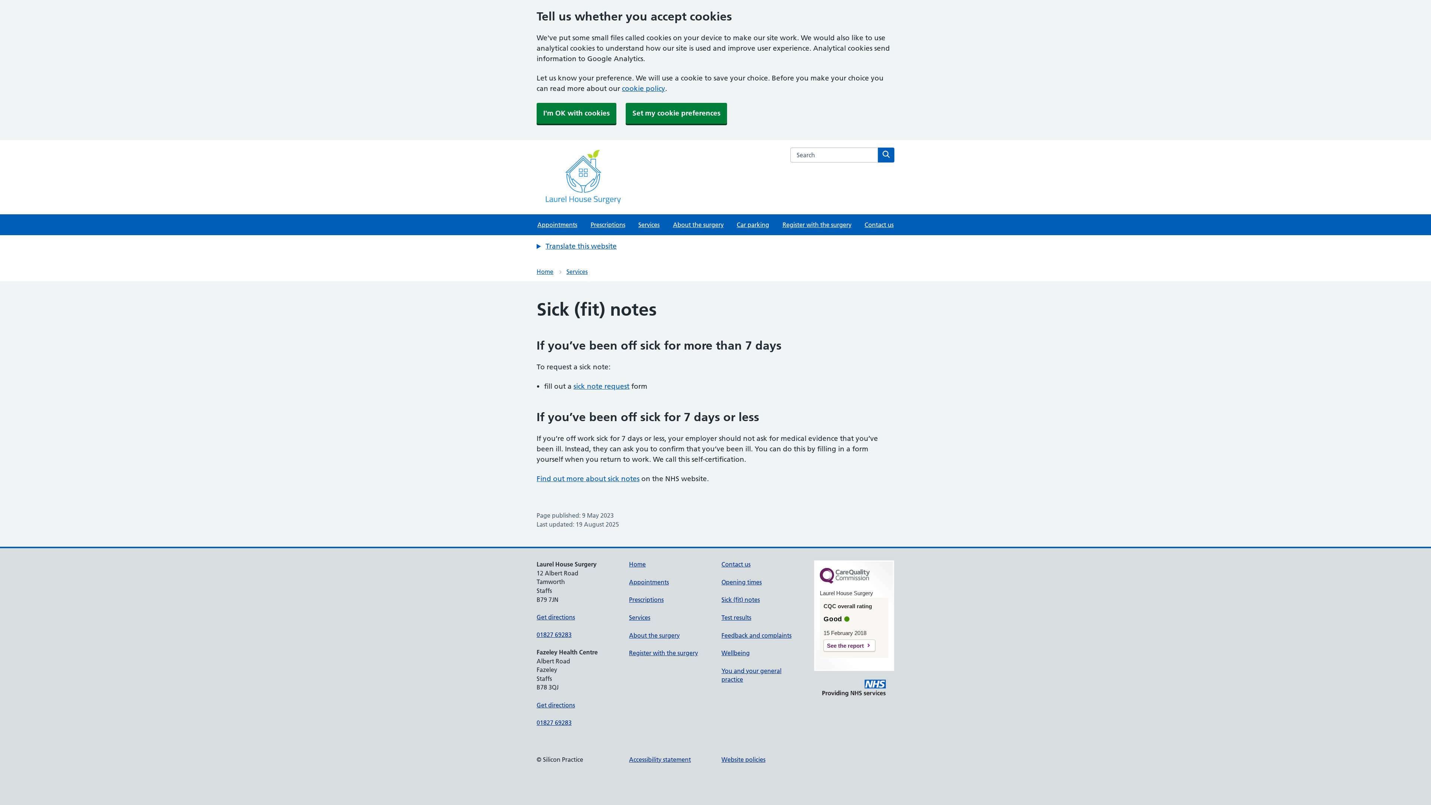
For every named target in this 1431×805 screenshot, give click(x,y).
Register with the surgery (817, 224)
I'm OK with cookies (576, 113)
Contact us (879, 224)
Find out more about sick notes (588, 478)
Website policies (743, 759)
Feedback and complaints (756, 635)
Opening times (741, 582)
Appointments (557, 224)
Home (545, 271)
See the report (845, 646)
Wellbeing (735, 653)
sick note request (601, 386)
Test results (736, 617)
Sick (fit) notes (740, 599)
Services (649, 224)
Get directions (556, 617)
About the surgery (698, 224)
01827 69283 (554, 634)
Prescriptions (608, 224)
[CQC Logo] (845, 582)
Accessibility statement (660, 759)
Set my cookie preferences (676, 113)
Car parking (753, 224)
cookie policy (643, 88)
